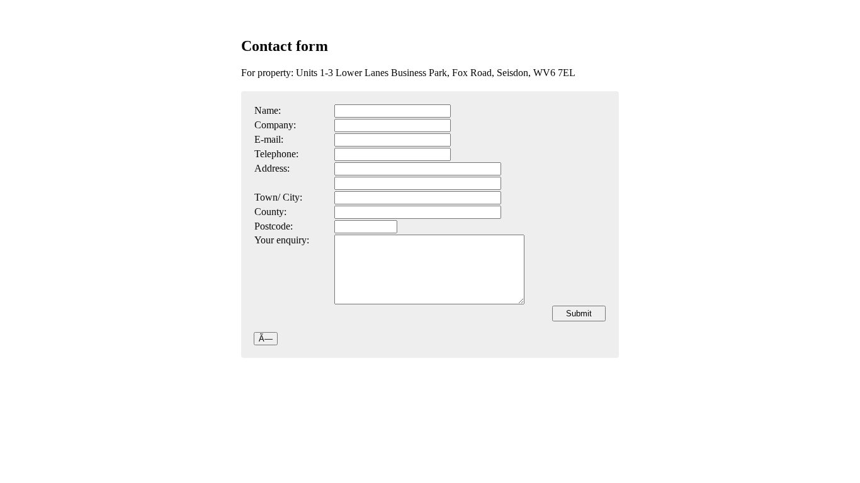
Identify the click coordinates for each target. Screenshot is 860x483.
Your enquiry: (281, 240)
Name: (267, 110)
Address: (272, 168)
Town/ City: (278, 197)
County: (270, 211)
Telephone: (276, 153)
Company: (275, 124)
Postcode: (273, 226)
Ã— (266, 338)
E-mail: (268, 139)
